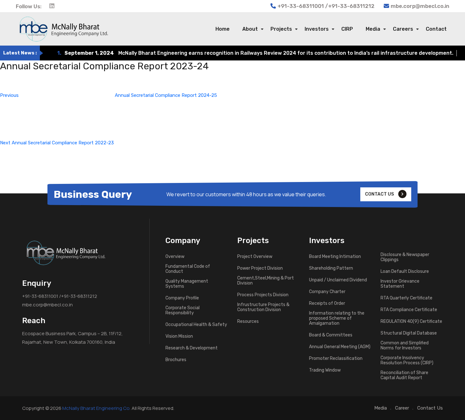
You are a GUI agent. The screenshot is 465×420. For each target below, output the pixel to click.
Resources (248, 321)
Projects (281, 29)
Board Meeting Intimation (335, 256)
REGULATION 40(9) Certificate (411, 321)
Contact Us (430, 408)
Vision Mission (179, 336)
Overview (174, 256)
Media (373, 29)
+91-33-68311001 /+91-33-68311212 (59, 296)
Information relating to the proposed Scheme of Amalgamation (336, 318)
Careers (403, 29)
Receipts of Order (327, 303)
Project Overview (254, 256)
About (250, 29)
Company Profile (182, 298)
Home (222, 29)
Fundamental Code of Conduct (187, 269)
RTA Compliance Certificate (409, 309)
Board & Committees (330, 335)
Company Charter (327, 291)
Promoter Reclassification (336, 358)
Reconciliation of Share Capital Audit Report (404, 375)
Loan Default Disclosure (405, 271)
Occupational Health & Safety (196, 324)
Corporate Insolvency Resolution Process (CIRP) (407, 360)
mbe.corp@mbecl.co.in (420, 6)
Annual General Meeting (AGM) (339, 346)
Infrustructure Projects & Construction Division (263, 307)
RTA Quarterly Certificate (406, 298)
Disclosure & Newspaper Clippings (405, 257)
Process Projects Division (262, 295)
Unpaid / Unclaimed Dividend (338, 280)
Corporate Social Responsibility (182, 310)
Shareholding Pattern (331, 268)
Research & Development (191, 348)
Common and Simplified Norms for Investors (405, 346)
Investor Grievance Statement (400, 284)
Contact (436, 29)
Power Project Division (260, 268)
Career (402, 408)
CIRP (347, 29)
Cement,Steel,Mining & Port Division (265, 281)
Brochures (175, 359)
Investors (317, 29)
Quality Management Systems (186, 284)
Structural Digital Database (409, 333)
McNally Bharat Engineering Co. (96, 408)
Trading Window (325, 370)
